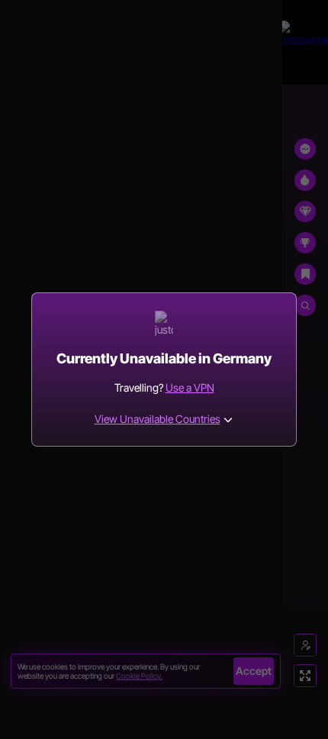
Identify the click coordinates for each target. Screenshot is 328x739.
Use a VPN (190, 387)
